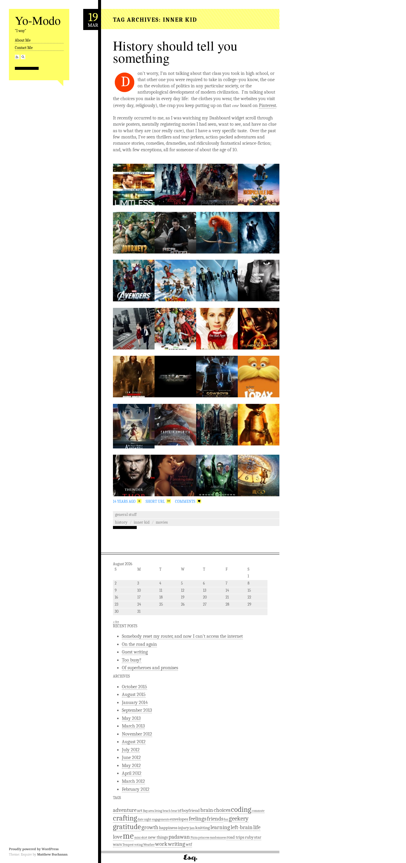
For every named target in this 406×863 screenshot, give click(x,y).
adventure (124, 810)
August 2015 (134, 694)
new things (158, 837)
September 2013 (137, 710)
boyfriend (191, 810)
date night (144, 819)
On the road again (139, 644)
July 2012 (131, 749)
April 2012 (131, 773)
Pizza (194, 838)
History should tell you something (175, 52)
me (128, 836)
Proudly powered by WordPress (34, 849)
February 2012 (136, 789)
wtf (189, 844)
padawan (179, 837)
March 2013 (133, 726)
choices (222, 810)
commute (258, 811)
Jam (192, 828)
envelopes (179, 819)
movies (162, 522)
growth (149, 827)
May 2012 (131, 765)
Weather (149, 845)
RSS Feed (17, 57)
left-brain (242, 827)
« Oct (116, 622)
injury (183, 827)
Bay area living (152, 811)
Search (23, 57)
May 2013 (131, 718)
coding (241, 809)
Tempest (128, 845)
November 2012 (137, 734)
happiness (168, 827)
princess (203, 838)
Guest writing (135, 652)
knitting (202, 827)
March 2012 (133, 781)
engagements (160, 819)
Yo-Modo (38, 20)
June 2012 (131, 757)
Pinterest (267, 105)
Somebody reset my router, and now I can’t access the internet (182, 636)
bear (174, 811)
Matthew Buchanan (52, 854)
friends (215, 818)
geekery (238, 818)
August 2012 (134, 741)
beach (167, 811)
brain (206, 810)
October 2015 (134, 686)
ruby (249, 837)
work (161, 844)
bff (179, 811)
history (121, 522)
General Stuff (125, 514)
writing (176, 844)
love (117, 837)
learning (220, 827)
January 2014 (135, 702)
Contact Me (24, 47)
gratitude (127, 826)
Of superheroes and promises (150, 667)
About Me (23, 40)
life (256, 827)
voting (138, 845)
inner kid (142, 522)
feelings (197, 818)
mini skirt (140, 838)
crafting (125, 818)
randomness (218, 838)
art (139, 810)
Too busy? (131, 660)
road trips (235, 837)
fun (226, 819)
